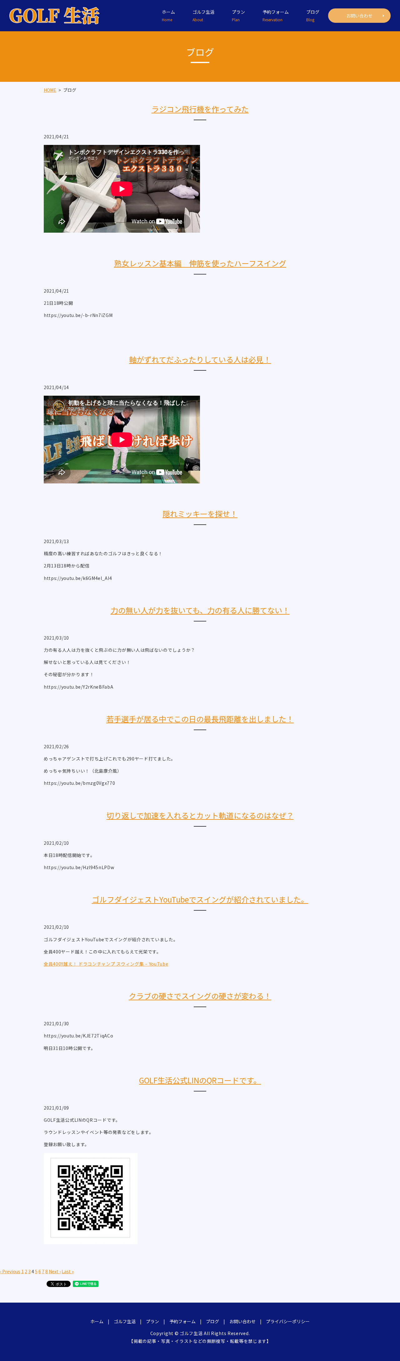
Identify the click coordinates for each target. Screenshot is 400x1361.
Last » (68, 1271)
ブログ (312, 15)
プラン (238, 15)
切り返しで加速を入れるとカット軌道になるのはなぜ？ (200, 815)
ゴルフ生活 (203, 15)
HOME (50, 90)
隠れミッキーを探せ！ (200, 513)
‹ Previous (10, 1271)
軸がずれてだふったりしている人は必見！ (200, 359)
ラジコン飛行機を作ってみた (200, 108)
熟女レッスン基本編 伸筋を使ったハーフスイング (200, 263)
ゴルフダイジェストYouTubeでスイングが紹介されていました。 (200, 899)
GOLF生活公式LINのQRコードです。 (200, 1080)
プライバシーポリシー (288, 1321)
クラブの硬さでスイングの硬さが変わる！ (200, 995)
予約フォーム (275, 15)
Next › (55, 1271)
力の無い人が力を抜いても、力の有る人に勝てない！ (200, 610)
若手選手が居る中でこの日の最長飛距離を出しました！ (200, 718)
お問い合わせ (359, 15)
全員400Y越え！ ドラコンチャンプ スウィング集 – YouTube (106, 964)
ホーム (168, 15)
